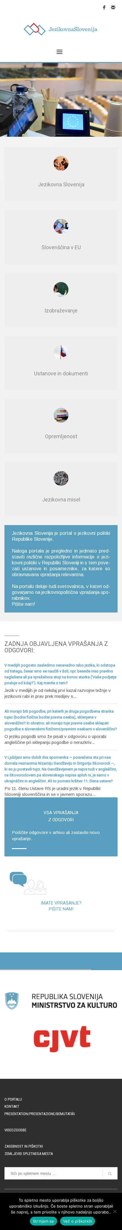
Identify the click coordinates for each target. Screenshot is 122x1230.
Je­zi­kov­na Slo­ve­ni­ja (61, 184)
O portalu (13, 1099)
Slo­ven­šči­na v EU (61, 247)
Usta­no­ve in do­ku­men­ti (61, 373)
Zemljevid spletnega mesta (28, 1153)
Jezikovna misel (61, 499)
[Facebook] (104, 7)
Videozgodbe (15, 1130)
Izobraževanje (61, 310)
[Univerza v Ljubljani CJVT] (61, 1038)
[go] (110, 1173)
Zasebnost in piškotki (23, 1146)
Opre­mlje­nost (61, 436)
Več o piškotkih (77, 1221)
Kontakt (11, 1106)
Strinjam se (43, 1221)
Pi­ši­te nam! (23, 604)
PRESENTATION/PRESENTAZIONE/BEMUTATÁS (39, 1114)
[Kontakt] (113, 7)
